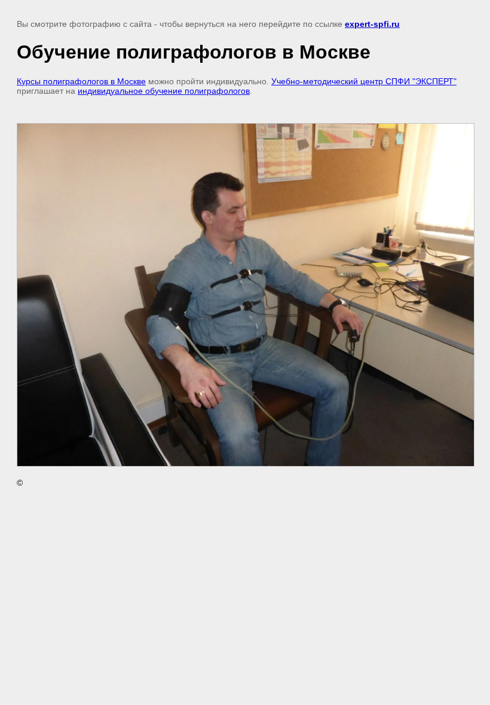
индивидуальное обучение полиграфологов (164, 91)
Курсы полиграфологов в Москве (81, 81)
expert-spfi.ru (372, 24)
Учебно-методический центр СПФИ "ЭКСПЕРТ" (364, 81)
